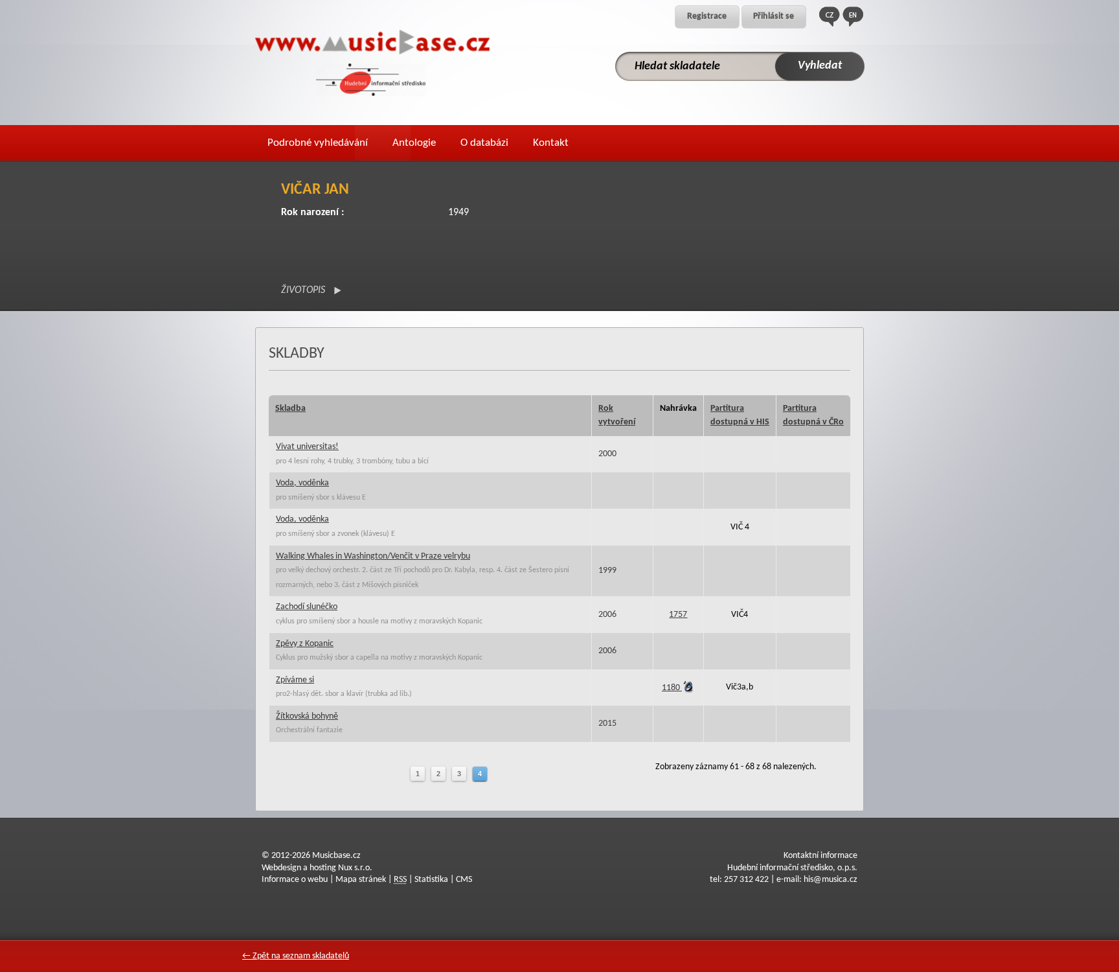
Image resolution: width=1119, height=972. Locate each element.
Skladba (290, 408)
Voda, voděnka (302, 483)
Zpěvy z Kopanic (304, 644)
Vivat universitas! (307, 447)
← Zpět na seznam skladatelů (295, 956)
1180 (672, 688)
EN (852, 16)
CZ (829, 16)
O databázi (484, 142)
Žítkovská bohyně (307, 716)
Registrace (707, 16)
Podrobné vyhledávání (317, 142)
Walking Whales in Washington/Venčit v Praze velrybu (373, 556)
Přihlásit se (773, 16)
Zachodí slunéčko (306, 607)
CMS (464, 880)
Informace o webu (295, 880)
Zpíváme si (295, 680)
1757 (678, 614)
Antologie (414, 142)
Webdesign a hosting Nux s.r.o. (317, 868)
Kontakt (551, 142)
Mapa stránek (360, 880)
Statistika (431, 880)
